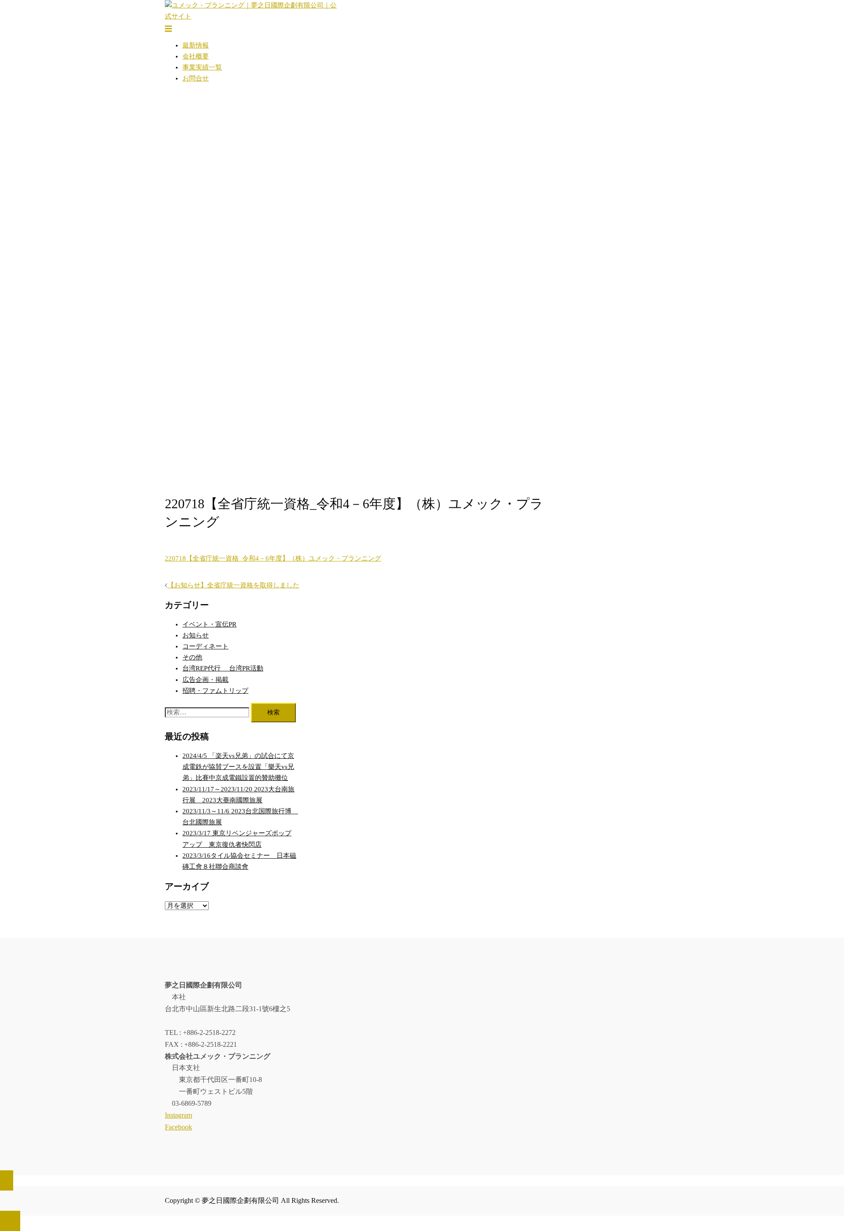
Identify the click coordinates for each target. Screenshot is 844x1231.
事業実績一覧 (202, 67)
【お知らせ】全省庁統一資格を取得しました (233, 585)
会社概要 (195, 56)
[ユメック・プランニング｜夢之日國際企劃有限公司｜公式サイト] (253, 16)
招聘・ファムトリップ (215, 690)
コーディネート (205, 646)
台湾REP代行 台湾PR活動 (222, 668)
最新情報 (195, 45)
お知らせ (195, 635)
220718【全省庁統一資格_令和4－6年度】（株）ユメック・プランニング (273, 558)
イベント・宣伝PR (209, 624)
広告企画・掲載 (205, 679)
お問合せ (195, 78)
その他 (192, 657)
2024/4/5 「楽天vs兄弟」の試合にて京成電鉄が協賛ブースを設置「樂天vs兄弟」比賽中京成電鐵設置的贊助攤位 (238, 766)
